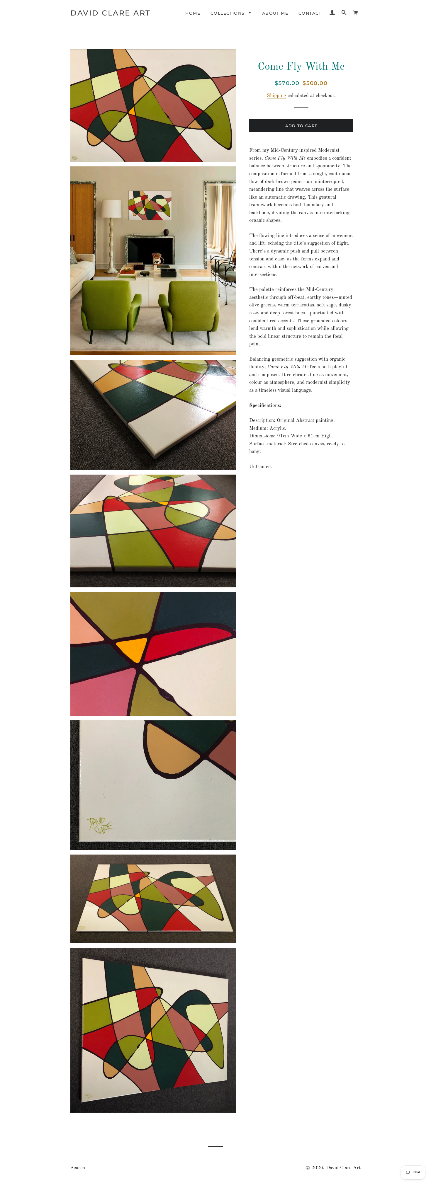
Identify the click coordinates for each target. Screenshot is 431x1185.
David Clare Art (110, 12)
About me (275, 13)
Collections (228, 13)
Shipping (276, 95)
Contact (310, 13)
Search (77, 1167)
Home (192, 13)
